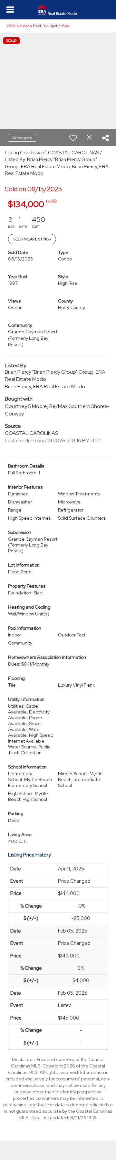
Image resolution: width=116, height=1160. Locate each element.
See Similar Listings (32, 239)
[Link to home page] (58, 9)
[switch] (73, 138)
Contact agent (22, 138)
